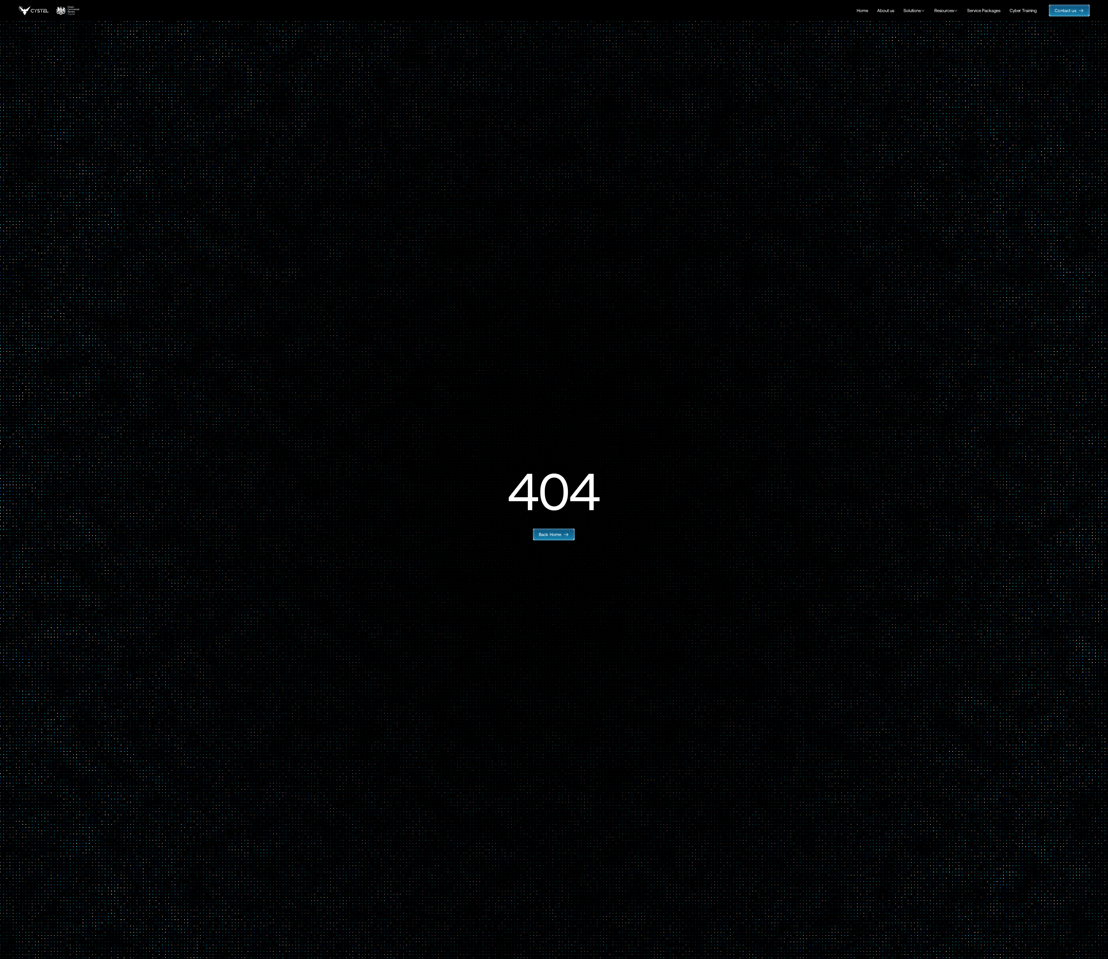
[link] (554, 534)
